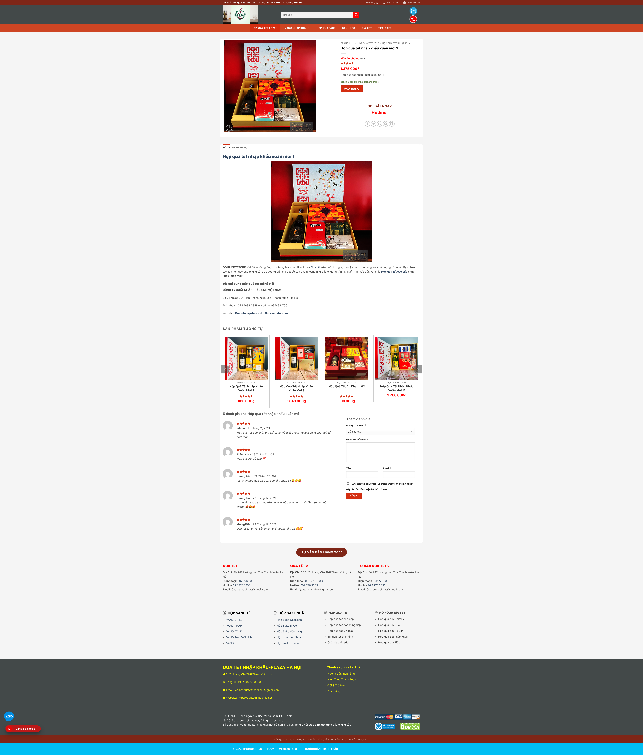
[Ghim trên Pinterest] (385, 124)
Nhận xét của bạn (357, 439)
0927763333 (252, 682)
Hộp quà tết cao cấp (394, 271)
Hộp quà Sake (326, 28)
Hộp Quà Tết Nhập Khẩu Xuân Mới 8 (296, 388)
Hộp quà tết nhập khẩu (397, 43)
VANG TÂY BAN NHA (239, 637)
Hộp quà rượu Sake (289, 637)
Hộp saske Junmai (288, 643)
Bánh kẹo (348, 28)
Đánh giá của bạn (356, 425)
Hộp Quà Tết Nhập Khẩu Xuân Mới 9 (246, 388)
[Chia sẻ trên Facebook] (367, 124)
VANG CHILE (234, 619)
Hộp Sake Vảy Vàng (289, 631)
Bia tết (367, 28)
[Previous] (225, 369)
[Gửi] (356, 15)
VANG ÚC (232, 643)
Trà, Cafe (384, 28)
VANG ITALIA (234, 631)
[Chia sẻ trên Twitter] (373, 124)
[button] (372, 2)
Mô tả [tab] (226, 147)
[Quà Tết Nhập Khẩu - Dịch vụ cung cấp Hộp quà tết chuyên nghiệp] (249, 14)
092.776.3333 (246, 581)
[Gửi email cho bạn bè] (379, 124)
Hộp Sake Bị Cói (287, 625)
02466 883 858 (252, 749)
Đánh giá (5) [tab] (239, 147)
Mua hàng (351, 88)
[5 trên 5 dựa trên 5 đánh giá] (380, 63)
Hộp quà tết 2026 (264, 28)
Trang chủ (347, 43)
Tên (349, 468)
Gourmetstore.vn (276, 313)
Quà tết (315, 267)
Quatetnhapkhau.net (248, 313)
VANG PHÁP (234, 625)
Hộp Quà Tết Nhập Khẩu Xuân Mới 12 (397, 388)
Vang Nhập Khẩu (296, 28)
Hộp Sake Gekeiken (289, 619)
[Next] (418, 369)
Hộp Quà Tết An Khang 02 (347, 386)
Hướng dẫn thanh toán (321, 749)
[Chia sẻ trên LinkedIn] (392, 124)
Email (387, 468)
